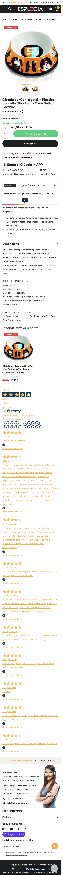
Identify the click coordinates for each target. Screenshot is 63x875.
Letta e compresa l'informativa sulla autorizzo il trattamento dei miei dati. (31, 851)
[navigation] (3, 2)
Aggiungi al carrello (36, 131)
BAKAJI (14, 109)
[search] (9, 9)
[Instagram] (3, 826)
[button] (11, 129)
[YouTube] (11, 827)
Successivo (32, 422)
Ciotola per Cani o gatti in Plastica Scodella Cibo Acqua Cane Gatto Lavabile (18, 366)
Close (30, 809)
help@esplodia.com (17, 800)
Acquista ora (30, 141)
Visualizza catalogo (4, 9)
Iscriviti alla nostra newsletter (17, 837)
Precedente (12, 422)
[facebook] (18, 827)
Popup (25, 120)
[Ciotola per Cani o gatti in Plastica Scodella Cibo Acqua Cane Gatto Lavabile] (18, 344)
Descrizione (10, 241)
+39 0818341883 (15, 796)
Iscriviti (54, 844)
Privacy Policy (42, 850)
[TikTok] (25, 826)
